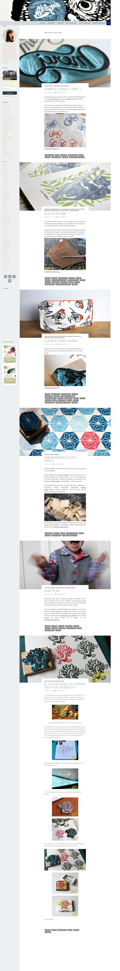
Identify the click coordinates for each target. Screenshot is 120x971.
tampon (48, 157)
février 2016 (5, 236)
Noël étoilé (52, 590)
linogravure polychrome (51, 210)
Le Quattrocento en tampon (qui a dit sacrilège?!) (64, 685)
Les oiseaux (69, 336)
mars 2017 (5, 211)
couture (71, 278)
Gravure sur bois (7, 126)
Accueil (42, 23)
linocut (48, 282)
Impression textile (56, 209)
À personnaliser (6, 105)
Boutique (51, 23)
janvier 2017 (5, 215)
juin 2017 (5, 204)
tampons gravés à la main (77, 157)
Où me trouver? (84, 23)
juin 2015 (5, 251)
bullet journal (6, 109)
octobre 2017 (6, 198)
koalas (83, 280)
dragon (54, 930)
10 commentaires (62, 344)
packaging (62, 628)
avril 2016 (5, 232)
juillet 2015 (5, 249)
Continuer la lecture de (52, 149)
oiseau (76, 398)
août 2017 (5, 202)
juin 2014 (5, 263)
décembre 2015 (6, 240)
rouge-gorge (62, 400)
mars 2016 (5, 234)
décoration (49, 396)
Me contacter (71, 23)
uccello (48, 932)
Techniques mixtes (59, 337)
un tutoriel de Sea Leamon (68, 615)
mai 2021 (5, 167)
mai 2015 (5, 253)
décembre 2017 (6, 194)
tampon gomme (56, 157)
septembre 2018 (7, 186)
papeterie (63, 155)
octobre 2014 (6, 261)
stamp (81, 155)
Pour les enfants (64, 210)
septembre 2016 (7, 223)
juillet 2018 (5, 188)
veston (58, 630)
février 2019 (5, 179)
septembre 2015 (6, 247)
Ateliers (46, 454)
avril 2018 (5, 190)
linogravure (56, 282)
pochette (64, 282)
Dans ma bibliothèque (8, 118)
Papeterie (56, 86)
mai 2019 (5, 177)
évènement (49, 533)
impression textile (73, 280)
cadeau (48, 626)
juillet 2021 (5, 165)
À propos (60, 23)
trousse (75, 284)
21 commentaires (61, 594)
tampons (65, 157)
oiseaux (83, 398)
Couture (56, 336)
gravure (48, 280)
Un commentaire (60, 690)
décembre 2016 (6, 217)
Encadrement (6, 122)
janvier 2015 (5, 255)
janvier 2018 (5, 192)
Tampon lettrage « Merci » (62, 89)
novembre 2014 (6, 259)
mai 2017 (5, 207)
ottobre (55, 628)
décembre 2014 (6, 257)
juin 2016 (5, 228)
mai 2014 (5, 265)
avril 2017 (5, 209)
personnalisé (62, 930)
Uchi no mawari (63, 475)
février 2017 (5, 213)
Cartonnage (5, 114)
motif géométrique (72, 533)
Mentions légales (99, 23)
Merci (57, 155)
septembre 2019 (6, 175)
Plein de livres (54, 99)
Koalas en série (55, 213)
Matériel (5, 141)
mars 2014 (5, 270)
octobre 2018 (6, 183)
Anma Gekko (55, 481)
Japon (62, 533)
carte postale (49, 155)
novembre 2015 (6, 242)
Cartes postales (48, 86)
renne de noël (71, 628)
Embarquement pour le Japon (60, 459)
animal (48, 278)
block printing (63, 278)
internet (68, 99)
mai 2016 (5, 230)
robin (54, 400)
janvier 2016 (5, 238)
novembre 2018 (6, 181)
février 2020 (6, 171)
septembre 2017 (6, 200)
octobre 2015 (6, 244)
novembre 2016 (6, 219)
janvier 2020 (6, 173)
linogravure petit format (77, 209)
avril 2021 (5, 169)
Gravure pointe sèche (8, 124)
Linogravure (65, 209)
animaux (54, 278)
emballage (69, 626)
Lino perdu (5, 132)
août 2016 (5, 225)
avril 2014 (5, 268)
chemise (54, 626)
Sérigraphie (5, 151)
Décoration (47, 209)
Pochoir (4, 145)
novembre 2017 (6, 196)
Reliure (4, 149)
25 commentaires (59, 464)
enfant (79, 278)
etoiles (76, 626)
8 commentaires (60, 92)
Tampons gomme (64, 86)
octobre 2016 (6, 221)
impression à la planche (59, 280)
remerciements (73, 155)
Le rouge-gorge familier (60, 340)
